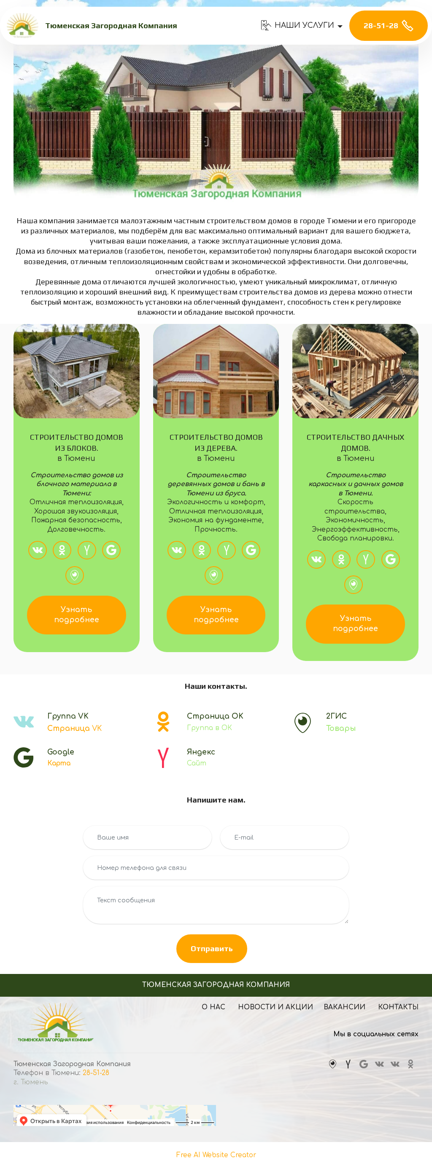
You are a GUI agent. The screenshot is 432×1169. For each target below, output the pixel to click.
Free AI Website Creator (216, 1155)
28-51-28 (381, 25)
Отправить (212, 948)
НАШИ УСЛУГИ (304, 25)
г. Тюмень (32, 1082)
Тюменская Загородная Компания (111, 26)
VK (74, 729)
